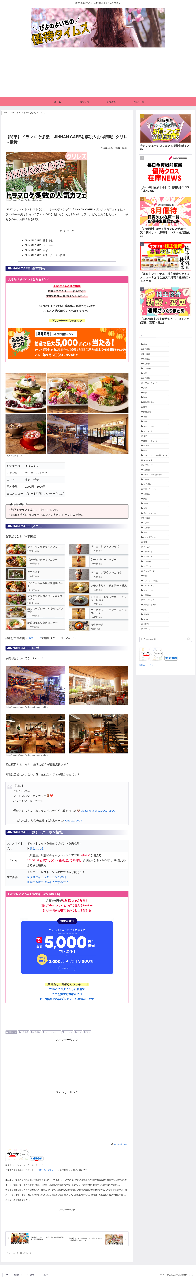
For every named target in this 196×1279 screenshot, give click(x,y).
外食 (79, 1032)
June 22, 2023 (73, 820)
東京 (88, 1032)
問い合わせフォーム (48, 1170)
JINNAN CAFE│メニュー (39, 245)
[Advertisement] (98, 74)
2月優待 (25, 1032)
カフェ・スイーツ (52, 1032)
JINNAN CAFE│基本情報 (39, 240)
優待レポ (12, 1032)
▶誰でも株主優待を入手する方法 (47, 882)
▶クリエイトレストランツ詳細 (46, 877)
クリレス (68, 1032)
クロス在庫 (42, 1274)
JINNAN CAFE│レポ (36, 250)
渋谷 (30, 638)
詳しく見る (37, 848)
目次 (62, 231)
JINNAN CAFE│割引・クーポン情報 (45, 255)
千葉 (38, 638)
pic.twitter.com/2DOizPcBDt (98, 810)
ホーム (7, 1274)
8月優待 (36, 1032)
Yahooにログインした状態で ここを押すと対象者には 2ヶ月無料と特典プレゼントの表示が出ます (67, 994)
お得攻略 (30, 1274)
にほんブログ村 (146, 665)
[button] (188, 639)
